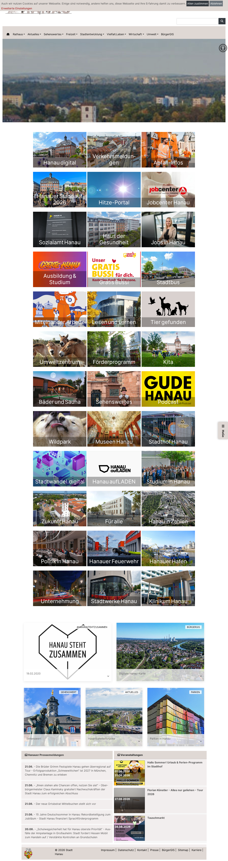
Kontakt (142, 850)
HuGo (223, 430)
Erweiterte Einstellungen (16, 8)
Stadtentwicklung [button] (91, 34)
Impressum (108, 850)
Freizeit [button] (70, 34)
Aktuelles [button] (33, 34)
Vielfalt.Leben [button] (115, 34)
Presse (154, 850)
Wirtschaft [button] (135, 34)
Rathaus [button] (18, 34)
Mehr (59, 149)
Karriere (196, 850)
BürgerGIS (167, 34)
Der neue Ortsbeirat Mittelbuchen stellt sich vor (66, 803)
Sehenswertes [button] (52, 34)
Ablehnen (216, 3)
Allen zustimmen (197, 3)
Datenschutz (126, 850)
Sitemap (183, 850)
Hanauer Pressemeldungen (45, 755)
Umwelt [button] (151, 34)
